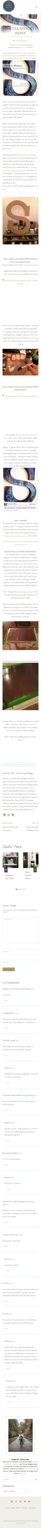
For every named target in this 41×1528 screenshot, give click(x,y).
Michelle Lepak (9, 1040)
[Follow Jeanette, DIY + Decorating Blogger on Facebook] (4, 815)
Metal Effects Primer (25, 592)
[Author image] (8, 45)
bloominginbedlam (10, 1153)
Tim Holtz (34, 338)
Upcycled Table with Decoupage (10, 826)
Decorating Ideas (20, 765)
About (18, 1508)
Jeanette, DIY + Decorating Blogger (22, 45)
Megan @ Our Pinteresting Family (17, 988)
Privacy (24, 1508)
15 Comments (29, 47)
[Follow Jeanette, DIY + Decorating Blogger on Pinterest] (13, 815)
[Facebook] (25, 1501)
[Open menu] (36, 7)
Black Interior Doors (28, 875)
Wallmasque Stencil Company (15, 536)
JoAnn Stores (26, 155)
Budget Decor (8, 765)
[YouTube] (29, 1501)
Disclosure (32, 1508)
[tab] (16, 889)
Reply (6, 1000)
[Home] (14, 40)
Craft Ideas (27, 36)
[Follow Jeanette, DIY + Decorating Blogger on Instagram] (9, 815)
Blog (13, 1508)
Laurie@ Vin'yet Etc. (11, 1234)
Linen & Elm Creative (20, 1522)
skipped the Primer (31, 265)
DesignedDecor (9, 1013)
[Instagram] (12, 1501)
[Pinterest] (20, 1501)
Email (6, 962)
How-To (31, 765)
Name (6, 951)
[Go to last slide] (6, 869)
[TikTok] (16, 1501)
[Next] (35, 869)
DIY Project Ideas (15, 36)
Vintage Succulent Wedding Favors (31, 826)
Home (7, 1508)
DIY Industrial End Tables (9, 875)
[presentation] (10, 860)
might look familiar (30, 1469)
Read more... (22, 1473)
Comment (7, 919)
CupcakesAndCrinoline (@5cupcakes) (18, 1095)
